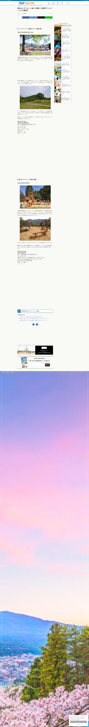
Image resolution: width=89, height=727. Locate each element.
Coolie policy (77, 719)
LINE (49, 17)
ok (78, 721)
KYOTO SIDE (24, 13)
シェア (24, 17)
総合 (67, 25)
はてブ (32, 17)
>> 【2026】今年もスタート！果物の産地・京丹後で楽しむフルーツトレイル (32, 320)
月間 (58, 25)
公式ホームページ (21, 133)
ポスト (42, 17)
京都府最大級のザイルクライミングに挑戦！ (30, 311)
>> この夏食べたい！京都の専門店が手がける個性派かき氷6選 (30, 316)
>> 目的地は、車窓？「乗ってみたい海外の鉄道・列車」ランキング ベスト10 (32, 318)
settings (78, 724)
